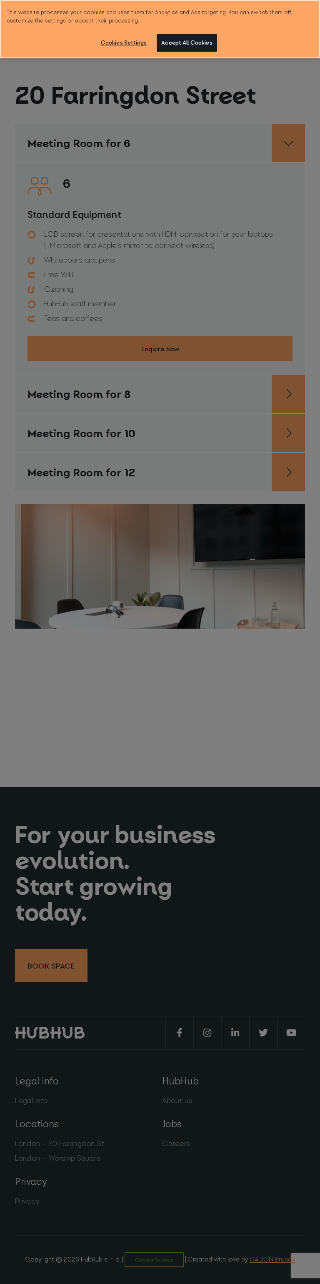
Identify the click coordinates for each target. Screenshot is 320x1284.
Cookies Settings (124, 42)
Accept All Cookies (186, 42)
